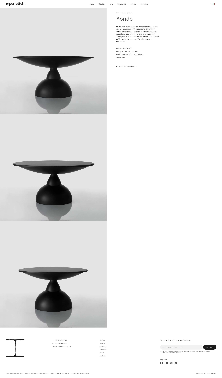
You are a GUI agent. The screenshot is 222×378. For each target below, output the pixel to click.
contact (103, 356)
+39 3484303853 (61, 343)
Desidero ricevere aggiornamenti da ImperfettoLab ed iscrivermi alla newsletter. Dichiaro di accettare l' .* (186, 352)
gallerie (103, 346)
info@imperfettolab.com (62, 346)
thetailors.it (212, 373)
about (102, 353)
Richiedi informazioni (125, 66)
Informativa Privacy (175, 352)
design (102, 340)
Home (117, 13)
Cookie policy (85, 373)
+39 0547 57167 (61, 340)
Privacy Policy (75, 373)
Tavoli (124, 13)
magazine (103, 349)
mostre (102, 343)
